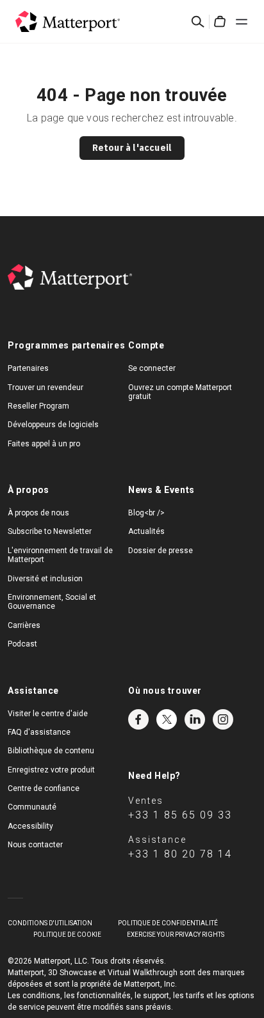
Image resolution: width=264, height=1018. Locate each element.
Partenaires (28, 368)
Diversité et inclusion (45, 578)
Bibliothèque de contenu (51, 750)
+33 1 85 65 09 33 (180, 815)
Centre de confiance (43, 788)
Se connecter (152, 368)
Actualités (146, 531)
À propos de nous (38, 512)
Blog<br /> (146, 512)
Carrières (24, 625)
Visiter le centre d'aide (48, 713)
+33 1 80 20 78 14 (180, 854)
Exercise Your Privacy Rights (175, 934)
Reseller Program (38, 406)
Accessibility (30, 826)
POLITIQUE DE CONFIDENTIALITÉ (168, 923)
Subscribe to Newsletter (50, 531)
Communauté (32, 807)
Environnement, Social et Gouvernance (52, 602)
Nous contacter (35, 844)
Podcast (22, 643)
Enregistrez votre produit (51, 769)
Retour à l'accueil (132, 147)
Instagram (223, 719)
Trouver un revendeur (45, 387)
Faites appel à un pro (44, 443)
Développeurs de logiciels (53, 424)
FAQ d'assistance (39, 732)
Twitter (166, 719)
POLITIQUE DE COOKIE (67, 934)
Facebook (138, 719)
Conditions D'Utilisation (50, 923)
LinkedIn (195, 719)
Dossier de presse (160, 550)
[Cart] (220, 22)
